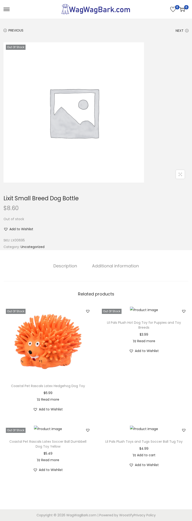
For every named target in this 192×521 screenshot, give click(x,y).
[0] (173, 9)
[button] (18, 229)
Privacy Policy (145, 515)
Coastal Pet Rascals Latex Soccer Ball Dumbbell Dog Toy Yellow (47, 444)
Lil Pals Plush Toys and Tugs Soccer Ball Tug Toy (144, 441)
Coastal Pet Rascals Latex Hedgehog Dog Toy (48, 386)
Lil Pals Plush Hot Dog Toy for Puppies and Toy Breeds (144, 325)
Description (65, 266)
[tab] (65, 266)
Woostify (126, 515)
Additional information (115, 266)
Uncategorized (32, 246)
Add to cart (146, 455)
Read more (50, 399)
